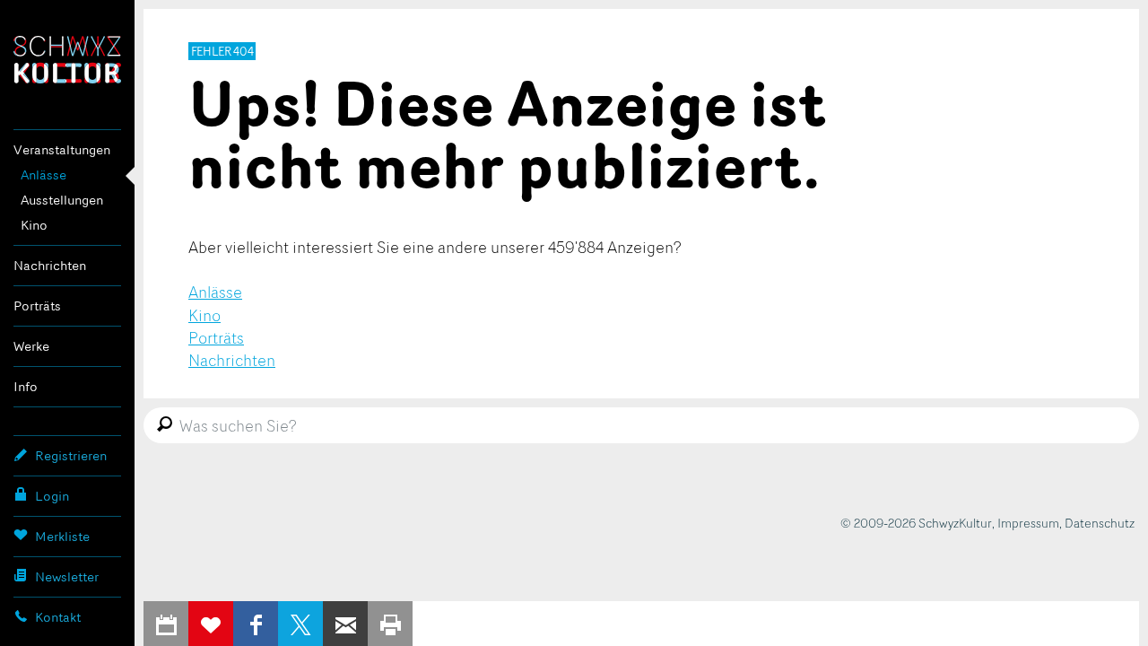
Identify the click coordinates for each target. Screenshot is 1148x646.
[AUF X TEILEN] (300, 623)
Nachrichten (49, 265)
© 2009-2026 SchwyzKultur (916, 522)
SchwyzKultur (67, 60)
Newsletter (67, 576)
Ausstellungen (62, 199)
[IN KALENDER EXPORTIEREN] (166, 623)
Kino (34, 224)
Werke (31, 345)
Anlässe (43, 174)
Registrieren (71, 455)
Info (25, 386)
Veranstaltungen (61, 149)
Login (52, 495)
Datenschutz (1100, 522)
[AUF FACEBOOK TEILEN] (255, 623)
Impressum (1028, 522)
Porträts (37, 305)
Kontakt (58, 616)
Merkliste (62, 536)
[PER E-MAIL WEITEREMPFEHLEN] (345, 623)
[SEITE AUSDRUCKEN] (390, 623)
